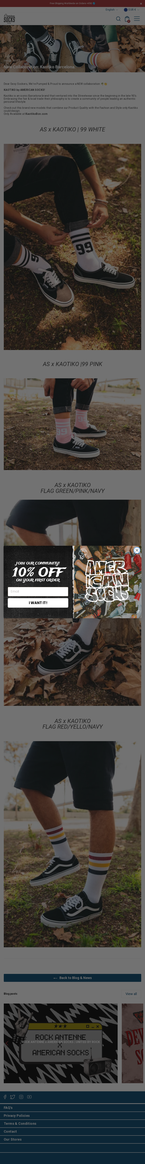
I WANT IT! (38, 602)
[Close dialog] (137, 550)
